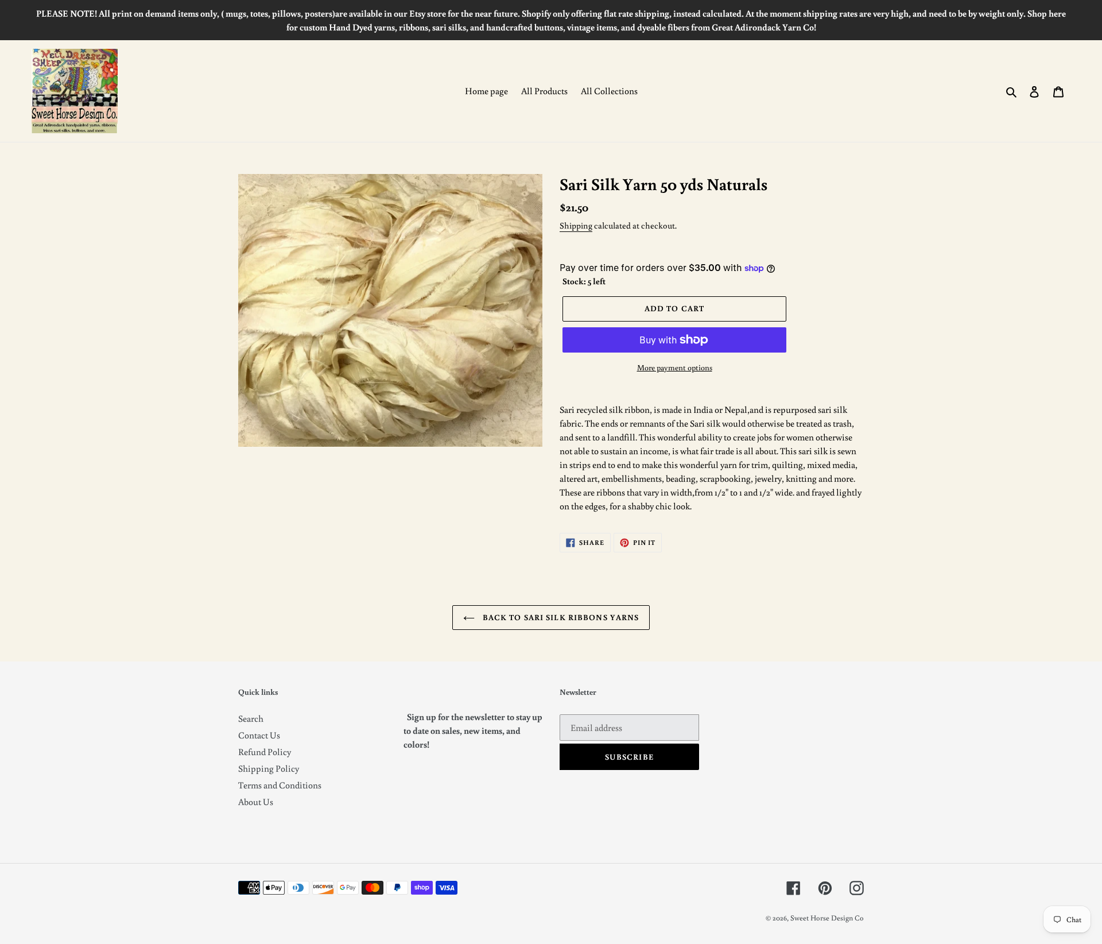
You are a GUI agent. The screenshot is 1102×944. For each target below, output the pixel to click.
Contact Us (259, 735)
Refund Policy (264, 751)
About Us (255, 801)
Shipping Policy (268, 768)
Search (250, 718)
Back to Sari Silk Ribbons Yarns (559, 617)
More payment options (674, 367)
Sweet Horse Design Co (827, 918)
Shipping (576, 225)
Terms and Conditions (279, 785)
